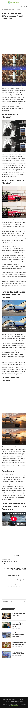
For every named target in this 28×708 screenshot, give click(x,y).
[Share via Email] (18, 555)
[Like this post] (11, 555)
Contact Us (22, 699)
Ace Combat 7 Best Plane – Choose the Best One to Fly (18, 634)
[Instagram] (21, 7)
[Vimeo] (26, 7)
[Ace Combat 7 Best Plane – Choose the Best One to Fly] (6, 635)
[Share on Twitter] (14, 555)
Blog (21, 702)
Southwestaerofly (15, 705)
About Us (15, 699)
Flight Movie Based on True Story (19, 614)
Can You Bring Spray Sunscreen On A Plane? (18, 624)
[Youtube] (24, 7)
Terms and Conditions (12, 702)
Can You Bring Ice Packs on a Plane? (18, 653)
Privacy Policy (6, 699)
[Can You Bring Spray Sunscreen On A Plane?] (6, 625)
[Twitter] (19, 7)
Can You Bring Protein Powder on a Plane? (19, 643)
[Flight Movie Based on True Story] (6, 616)
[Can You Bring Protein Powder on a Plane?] (6, 645)
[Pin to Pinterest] (16, 555)
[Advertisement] (14, 36)
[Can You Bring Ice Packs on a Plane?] (6, 654)
